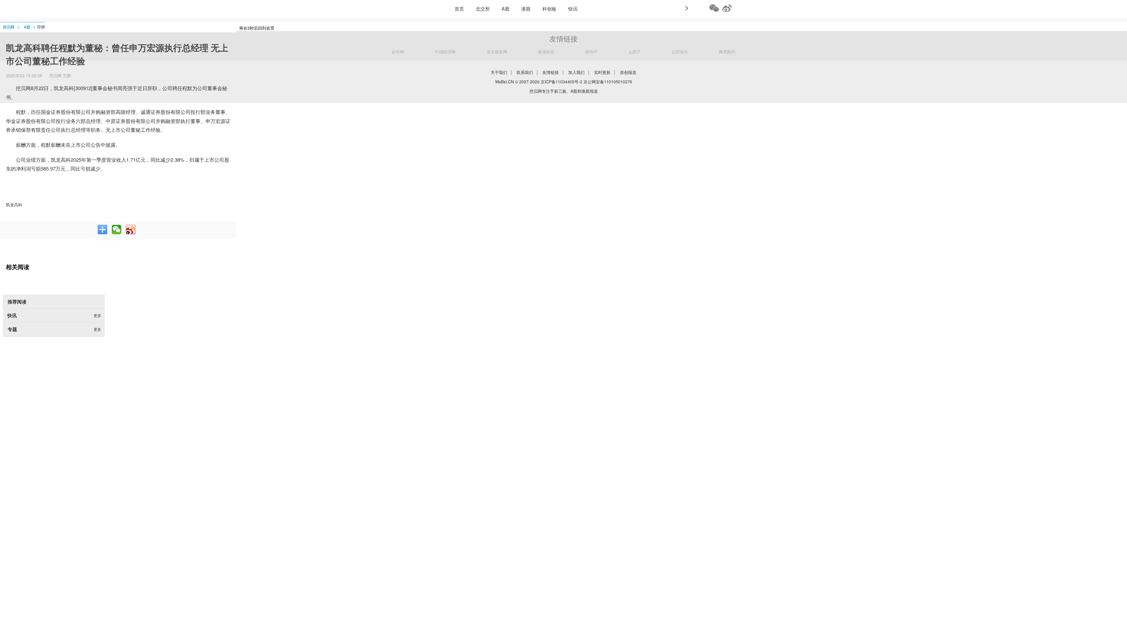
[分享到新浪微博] (130, 229)
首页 (459, 8)
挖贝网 (8, 27)
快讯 (573, 8)
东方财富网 (497, 52)
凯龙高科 (14, 205)
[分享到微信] (116, 229)
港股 (526, 8)
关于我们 (499, 72)
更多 (97, 315)
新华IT (592, 52)
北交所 (483, 8)
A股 (505, 8)
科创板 (549, 8)
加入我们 (576, 72)
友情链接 (550, 72)
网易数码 (727, 52)
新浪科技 (546, 52)
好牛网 (398, 52)
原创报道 (628, 72)
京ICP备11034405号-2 (561, 82)
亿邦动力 (680, 52)
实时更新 (602, 72)
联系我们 (525, 72)
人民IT (634, 52)
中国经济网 (445, 52)
